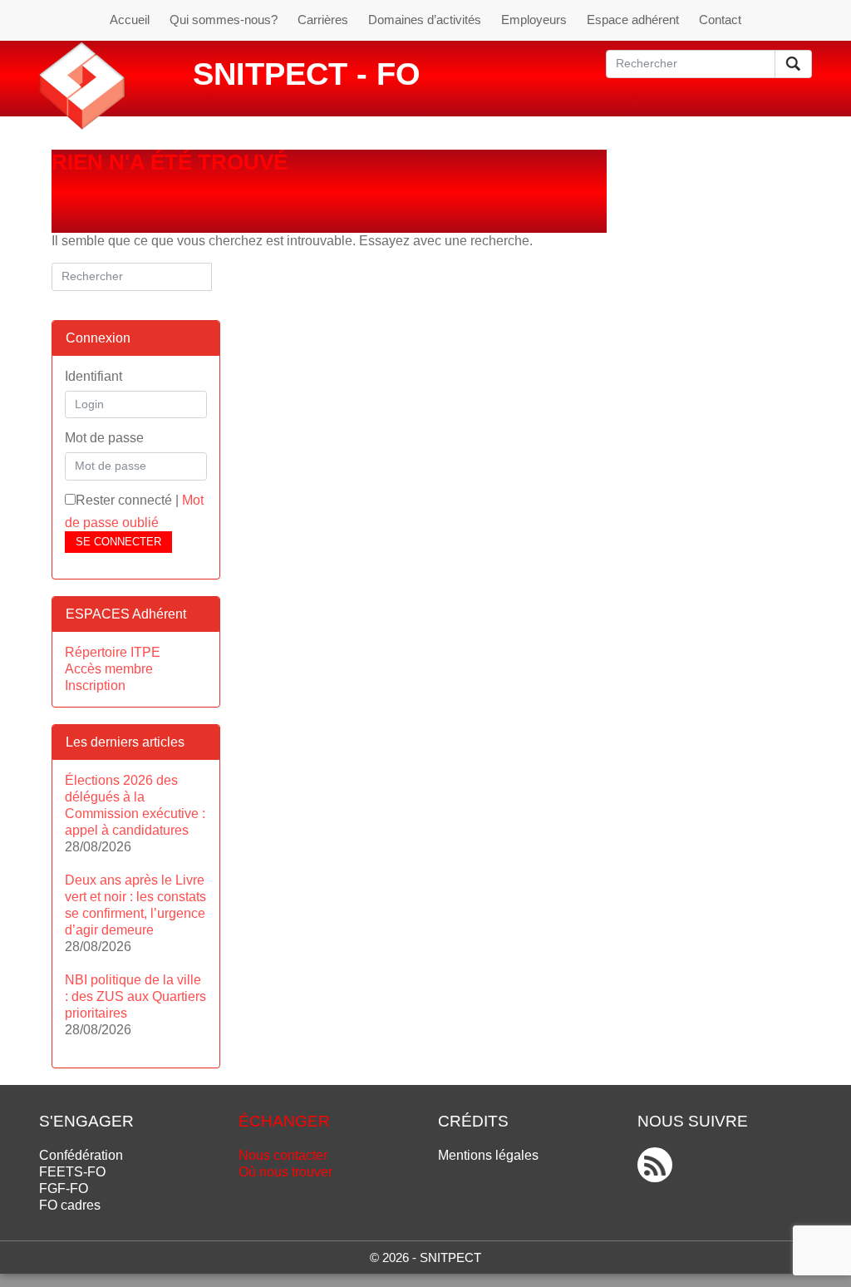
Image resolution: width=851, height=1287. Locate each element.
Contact (720, 19)
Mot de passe (104, 438)
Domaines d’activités (424, 19)
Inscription (95, 685)
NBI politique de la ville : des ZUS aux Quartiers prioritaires (135, 996)
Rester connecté (124, 500)
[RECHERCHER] (793, 64)
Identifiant (93, 376)
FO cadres (70, 1205)
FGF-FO (63, 1188)
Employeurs (534, 19)
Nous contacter (283, 1155)
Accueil (130, 19)
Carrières (323, 19)
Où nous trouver (285, 1172)
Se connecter (118, 541)
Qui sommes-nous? (224, 19)
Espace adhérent (633, 19)
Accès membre (109, 669)
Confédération (81, 1155)
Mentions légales (488, 1155)
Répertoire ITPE (112, 652)
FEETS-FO (72, 1172)
